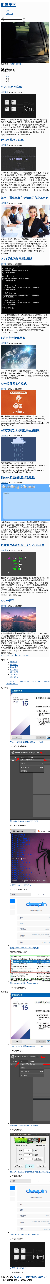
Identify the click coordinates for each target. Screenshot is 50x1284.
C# (17, 684)
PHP (40, 681)
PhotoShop (25, 681)
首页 (7, 11)
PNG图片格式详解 (12, 139)
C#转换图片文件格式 (14, 383)
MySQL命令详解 (11, 86)
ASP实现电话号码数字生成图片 (20, 430)
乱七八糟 (14, 672)
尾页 (28, 655)
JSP (19, 681)
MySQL (35, 681)
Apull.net (18, 1277)
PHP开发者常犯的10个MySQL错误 (22, 545)
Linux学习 (14, 667)
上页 (7, 655)
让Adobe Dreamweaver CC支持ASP (24, 821)
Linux (8, 684)
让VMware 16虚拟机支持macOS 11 (24, 983)
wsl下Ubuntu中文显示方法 (20, 885)
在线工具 (9, 14)
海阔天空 (8, 5)
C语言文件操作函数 (13, 337)
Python (8, 681)
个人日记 (14, 670)
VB (30, 681)
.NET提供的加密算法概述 (16, 258)
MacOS (13, 684)
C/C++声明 (8, 600)
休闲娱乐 (14, 677)
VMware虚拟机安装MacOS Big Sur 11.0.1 (26, 742)
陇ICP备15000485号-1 (36, 1277)
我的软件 (14, 674)
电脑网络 (14, 665)
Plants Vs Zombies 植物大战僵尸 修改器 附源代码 (30, 1172)
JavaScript (14, 681)
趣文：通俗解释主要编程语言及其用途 (24, 197)
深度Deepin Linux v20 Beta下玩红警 (24, 948)
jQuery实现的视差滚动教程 (18, 477)
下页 (24, 655)
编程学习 (19, 64)
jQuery (44, 681)
